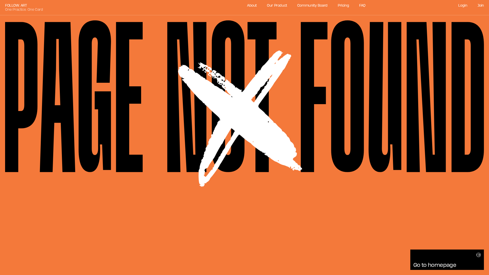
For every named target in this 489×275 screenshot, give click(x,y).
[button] (447, 260)
